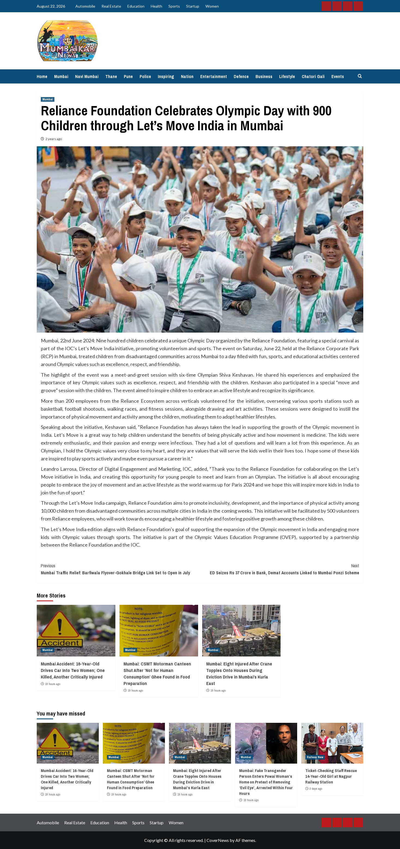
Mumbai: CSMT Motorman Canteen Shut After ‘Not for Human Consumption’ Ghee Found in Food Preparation (157, 673)
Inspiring (166, 76)
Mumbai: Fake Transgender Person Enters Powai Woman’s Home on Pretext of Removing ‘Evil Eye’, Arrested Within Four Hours (266, 782)
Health (156, 6)
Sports (174, 6)
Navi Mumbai (87, 76)
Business (264, 76)
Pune (128, 76)
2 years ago (53, 139)
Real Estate (111, 6)
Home (42, 76)
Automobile (85, 6)
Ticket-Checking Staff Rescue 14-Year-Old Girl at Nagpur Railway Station (331, 776)
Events (337, 76)
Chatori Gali (313, 76)
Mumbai (61, 76)
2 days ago (316, 789)
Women (212, 6)
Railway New (315, 757)
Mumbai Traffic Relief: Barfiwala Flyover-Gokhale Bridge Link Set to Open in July (115, 569)
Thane (111, 76)
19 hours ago (52, 684)
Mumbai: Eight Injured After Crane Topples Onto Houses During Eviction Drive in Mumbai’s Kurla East (239, 673)
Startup (192, 6)
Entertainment (213, 76)
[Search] (359, 76)
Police (145, 76)
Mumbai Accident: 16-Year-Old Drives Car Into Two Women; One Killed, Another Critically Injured (73, 670)
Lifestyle (287, 76)
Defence (241, 76)
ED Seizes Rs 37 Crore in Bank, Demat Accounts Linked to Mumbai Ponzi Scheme (284, 569)
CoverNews (218, 840)
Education (135, 6)
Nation (187, 76)
